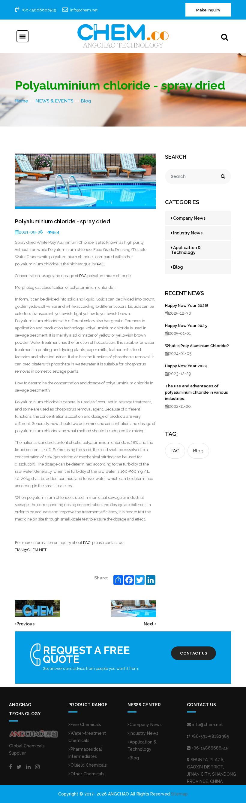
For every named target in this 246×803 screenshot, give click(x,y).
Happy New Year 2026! (186, 305)
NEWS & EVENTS (54, 101)
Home (21, 101)
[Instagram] (37, 767)
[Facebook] (10, 767)
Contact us (193, 653)
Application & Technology (186, 250)
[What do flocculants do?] (37, 608)
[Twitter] (19, 767)
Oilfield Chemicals (88, 765)
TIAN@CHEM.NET (30, 550)
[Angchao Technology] (122, 35)
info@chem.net (84, 10)
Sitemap (179, 794)
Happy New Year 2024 (186, 366)
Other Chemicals (87, 773)
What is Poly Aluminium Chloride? (197, 345)
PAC (100, 264)
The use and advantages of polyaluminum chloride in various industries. (196, 392)
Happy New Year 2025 (186, 325)
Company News (189, 218)
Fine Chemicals (85, 724)
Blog (86, 101)
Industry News (187, 233)
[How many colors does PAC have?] (133, 608)
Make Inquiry (208, 10)
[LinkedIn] (28, 767)
